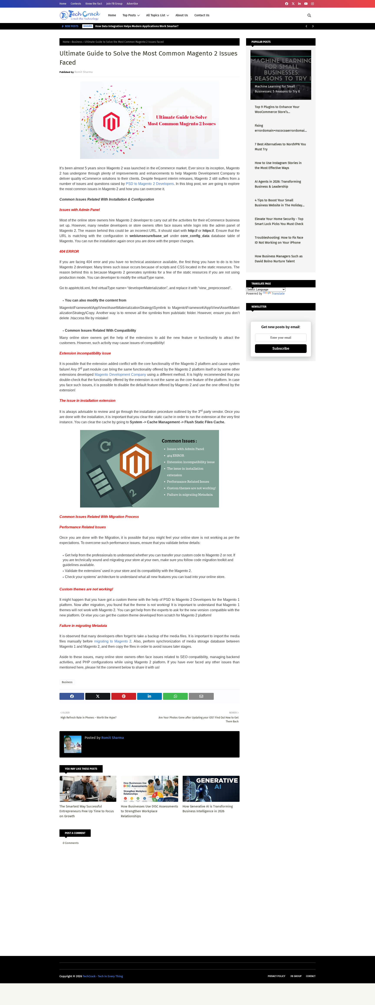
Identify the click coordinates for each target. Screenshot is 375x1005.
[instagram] (312, 4)
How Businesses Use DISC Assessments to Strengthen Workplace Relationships (149, 811)
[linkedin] (299, 4)
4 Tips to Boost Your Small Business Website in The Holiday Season (278, 203)
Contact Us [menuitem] (201, 15)
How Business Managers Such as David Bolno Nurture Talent (279, 258)
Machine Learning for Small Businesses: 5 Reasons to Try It (277, 88)
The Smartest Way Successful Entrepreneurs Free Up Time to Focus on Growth (86, 811)
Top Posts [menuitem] (129, 15)
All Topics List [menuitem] (155, 15)
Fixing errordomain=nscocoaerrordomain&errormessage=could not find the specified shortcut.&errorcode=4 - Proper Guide (280, 128)
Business (77, 41)
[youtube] (306, 4)
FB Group (296, 976)
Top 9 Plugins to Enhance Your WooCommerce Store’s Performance (277, 109)
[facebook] (286, 4)
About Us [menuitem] (182, 15)
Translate (278, 293)
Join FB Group (114, 3)
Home (62, 3)
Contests (76, 3)
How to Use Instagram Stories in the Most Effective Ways (278, 165)
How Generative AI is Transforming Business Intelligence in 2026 (208, 808)
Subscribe (280, 348)
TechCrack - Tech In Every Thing (103, 976)
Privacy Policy (276, 976)
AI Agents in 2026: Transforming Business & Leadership (278, 184)
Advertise (132, 3)
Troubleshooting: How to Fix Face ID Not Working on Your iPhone (279, 240)
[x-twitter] (293, 4)
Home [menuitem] (112, 15)
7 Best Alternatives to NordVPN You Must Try (280, 146)
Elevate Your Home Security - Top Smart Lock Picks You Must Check (279, 221)
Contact (311, 976)
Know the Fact (94, 3)
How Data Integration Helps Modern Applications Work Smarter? (136, 26)
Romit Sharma (83, 72)
